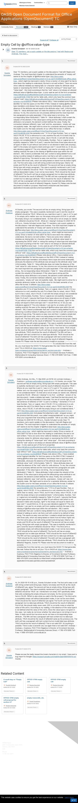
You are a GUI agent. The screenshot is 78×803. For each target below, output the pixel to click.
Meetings (35, 27)
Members (48, 27)
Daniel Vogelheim (35, 701)
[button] (39, 2)
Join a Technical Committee (11, 773)
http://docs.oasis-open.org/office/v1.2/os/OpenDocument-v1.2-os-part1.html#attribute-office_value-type (45, 78)
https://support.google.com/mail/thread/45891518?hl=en (54, 657)
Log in (72, 3)
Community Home (7, 27)
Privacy (4, 793)
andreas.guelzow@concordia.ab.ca (39, 381)
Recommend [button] (71, 61)
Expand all (44, 40)
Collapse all (54, 40)
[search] (49, 3)
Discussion (22, 27)
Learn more (69, 797)
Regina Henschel (35, 685)
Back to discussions (10, 35)
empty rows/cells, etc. (35, 698)
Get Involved (6, 767)
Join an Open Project (9, 770)
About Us (5, 791)
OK (74, 800)
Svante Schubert (11, 685)
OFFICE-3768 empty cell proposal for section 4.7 (11, 700)
